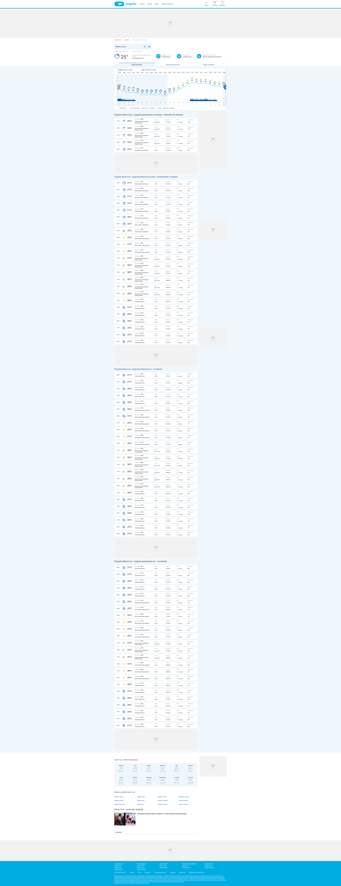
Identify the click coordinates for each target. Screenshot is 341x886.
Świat (157, 4)
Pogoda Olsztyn (208, 865)
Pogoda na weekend (208, 65)
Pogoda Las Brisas (118, 800)
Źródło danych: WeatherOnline (196, 872)
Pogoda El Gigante (118, 797)
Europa (149, 4)
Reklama (132, 872)
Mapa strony (182, 872)
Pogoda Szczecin (186, 867)
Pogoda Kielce (117, 865)
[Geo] (149, 46)
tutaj (148, 883)
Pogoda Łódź (185, 865)
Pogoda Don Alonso (163, 804)
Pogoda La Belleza (183, 804)
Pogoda (131, 4)
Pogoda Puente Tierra (119, 804)
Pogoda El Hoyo (141, 797)
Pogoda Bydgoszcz (141, 864)
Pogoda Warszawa (209, 867)
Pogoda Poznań (141, 867)
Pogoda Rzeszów (163, 867)
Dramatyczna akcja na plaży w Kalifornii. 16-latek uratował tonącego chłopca (162, 814)
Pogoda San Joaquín (184, 797)
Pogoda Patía (140, 804)
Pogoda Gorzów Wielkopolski (189, 864)
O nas (139, 872)
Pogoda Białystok (118, 864)
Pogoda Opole (117, 867)
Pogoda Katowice (209, 864)
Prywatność (148, 872)
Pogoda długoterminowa (173, 65)
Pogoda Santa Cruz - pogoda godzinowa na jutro (135, 177)
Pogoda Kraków (141, 865)
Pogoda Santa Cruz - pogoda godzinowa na (133, 369)
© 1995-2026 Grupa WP (120, 872)
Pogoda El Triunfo (162, 797)
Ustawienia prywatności (160, 872)
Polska (142, 4)
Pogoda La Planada (163, 800)
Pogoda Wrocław (118, 869)
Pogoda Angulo (141, 800)
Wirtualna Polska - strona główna (119, 4)
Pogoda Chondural (183, 800)
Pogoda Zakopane (141, 869)
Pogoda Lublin (163, 865)
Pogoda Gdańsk (163, 864)
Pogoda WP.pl (118, 40)
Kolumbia (126, 40)
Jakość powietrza (167, 4)
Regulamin (172, 872)
